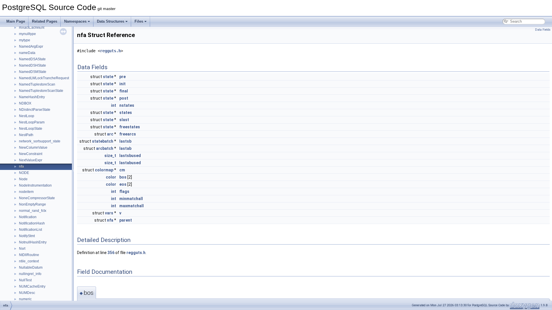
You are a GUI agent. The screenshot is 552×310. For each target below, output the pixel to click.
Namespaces (75, 21)
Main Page (15, 21)
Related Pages (44, 21)
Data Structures (110, 21)
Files (139, 21)
